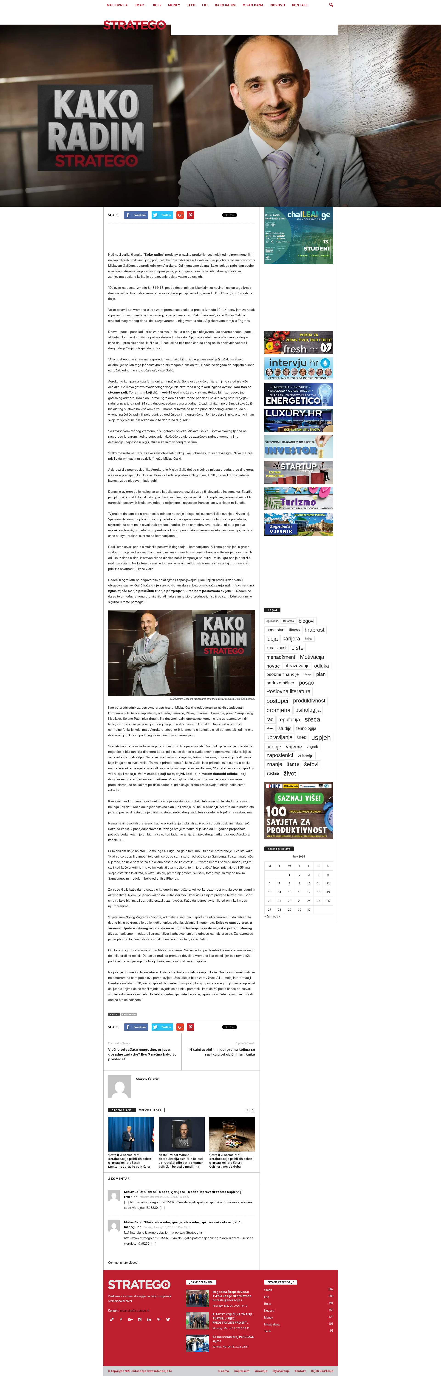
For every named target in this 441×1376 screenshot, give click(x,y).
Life (205, 5)
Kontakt (300, 5)
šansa (293, 764)
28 (279, 909)
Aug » (276, 916)
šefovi (311, 764)
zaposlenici (279, 755)
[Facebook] (122, 1320)
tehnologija (306, 728)
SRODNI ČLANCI (122, 1110)
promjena (278, 710)
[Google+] (131, 1320)
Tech (191, 5)
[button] (331, 5)
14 (279, 892)
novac (273, 665)
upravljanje (279, 737)
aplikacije (272, 621)
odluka (321, 666)
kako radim (129, 1014)
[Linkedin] (150, 1320)
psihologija (308, 710)
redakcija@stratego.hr (134, 1310)
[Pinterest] (159, 1320)
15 (289, 892)
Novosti (277, 5)
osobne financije (282, 674)
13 (269, 892)
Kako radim (225, 5)
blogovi (306, 621)
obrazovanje (297, 665)
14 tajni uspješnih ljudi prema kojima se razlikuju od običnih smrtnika (221, 1051)
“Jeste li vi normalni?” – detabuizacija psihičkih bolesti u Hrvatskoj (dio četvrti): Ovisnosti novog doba (231, 1161)
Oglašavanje (281, 1371)
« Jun (267, 916)
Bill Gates (288, 621)
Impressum (241, 1371)
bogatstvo (275, 629)
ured (301, 737)
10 (309, 883)
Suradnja (260, 1371)
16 (299, 892)
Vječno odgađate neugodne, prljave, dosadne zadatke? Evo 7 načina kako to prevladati (142, 1054)
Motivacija (312, 657)
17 (309, 892)
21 (279, 901)
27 (269, 909)
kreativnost (276, 648)
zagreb (312, 747)
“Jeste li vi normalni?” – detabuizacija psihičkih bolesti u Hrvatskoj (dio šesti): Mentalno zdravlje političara (130, 1161)
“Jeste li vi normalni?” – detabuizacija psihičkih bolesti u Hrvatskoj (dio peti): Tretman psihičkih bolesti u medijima (181, 1161)
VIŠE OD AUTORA (150, 1110)
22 (289, 901)
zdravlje (306, 755)
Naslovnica (117, 5)
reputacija (289, 719)
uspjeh (321, 737)
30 (299, 909)
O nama (223, 1371)
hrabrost (315, 630)
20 (269, 901)
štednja (272, 773)
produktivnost (309, 701)
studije (284, 728)
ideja (272, 639)
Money (174, 5)
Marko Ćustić (124, 184)
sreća (312, 719)
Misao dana (253, 5)
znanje (274, 764)
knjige (309, 638)
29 (289, 909)
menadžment (280, 657)
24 (309, 901)
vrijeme (294, 746)
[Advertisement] (254, 25)
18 (318, 892)
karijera (291, 639)
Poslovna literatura (288, 691)
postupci (277, 700)
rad (270, 719)
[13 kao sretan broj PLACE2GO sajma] (197, 1343)
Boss (157, 5)
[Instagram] (141, 1320)
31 (309, 909)
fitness (294, 630)
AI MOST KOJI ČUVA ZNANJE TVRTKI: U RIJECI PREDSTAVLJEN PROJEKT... (232, 1318)
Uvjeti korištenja (322, 1371)
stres (270, 728)
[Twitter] (168, 1320)
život (290, 773)
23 (299, 901)
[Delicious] (112, 1320)
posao (306, 683)
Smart (140, 5)
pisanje (307, 674)
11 (318, 883)
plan (321, 674)
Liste (297, 648)
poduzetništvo (280, 682)
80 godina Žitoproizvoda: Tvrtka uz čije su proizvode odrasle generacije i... (232, 1296)
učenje (273, 747)
